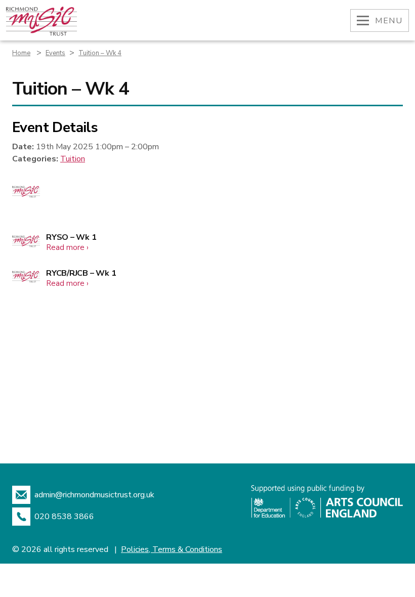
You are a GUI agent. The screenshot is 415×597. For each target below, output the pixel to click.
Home (21, 53)
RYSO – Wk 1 (71, 237)
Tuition (72, 158)
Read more (67, 247)
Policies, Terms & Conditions (171, 549)
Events (55, 53)
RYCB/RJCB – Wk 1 (81, 273)
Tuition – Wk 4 (99, 53)
